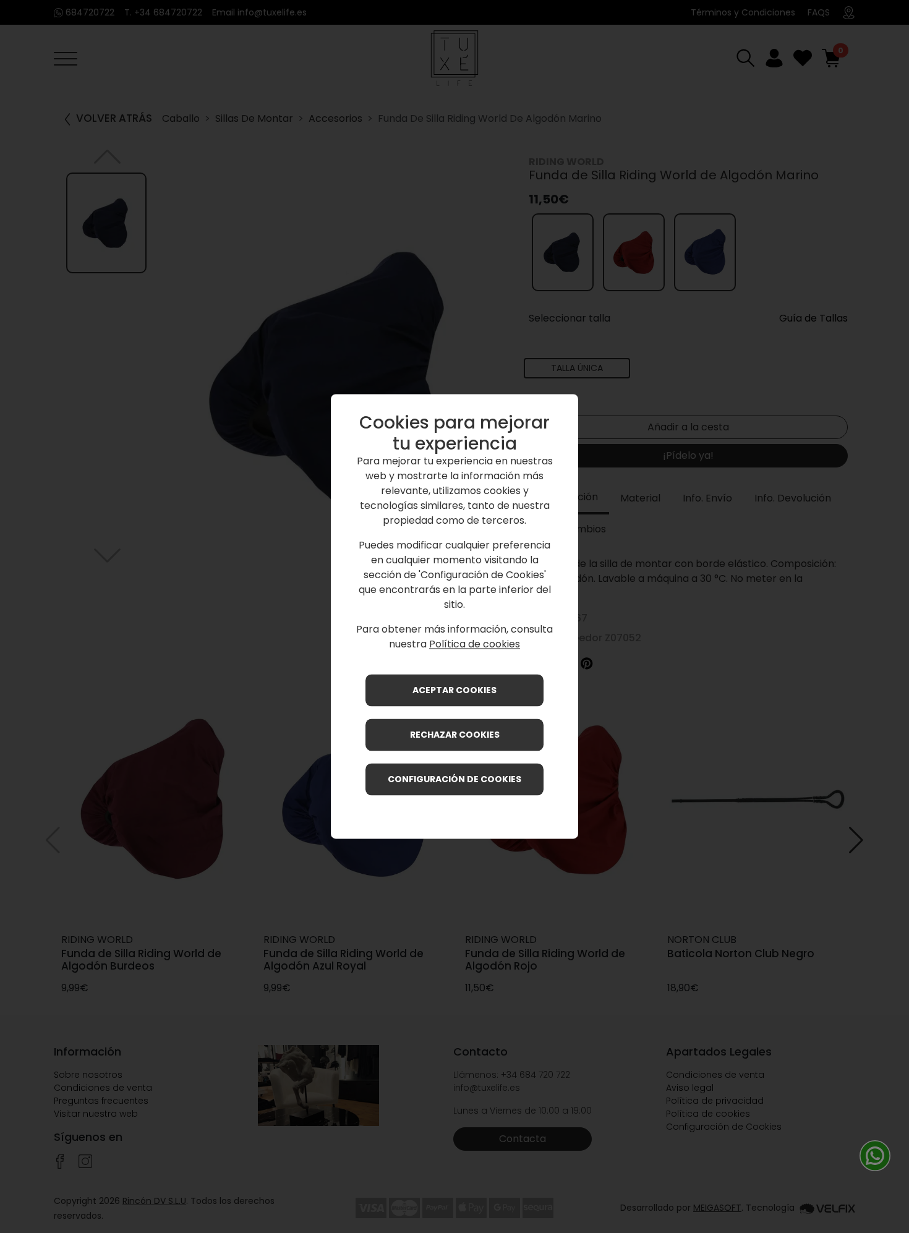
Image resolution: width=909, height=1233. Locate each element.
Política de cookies (474, 645)
